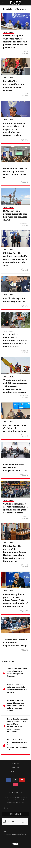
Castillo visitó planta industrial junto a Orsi (14, 300)
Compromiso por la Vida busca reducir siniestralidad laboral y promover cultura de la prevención (15, 41)
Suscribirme (15, 814)
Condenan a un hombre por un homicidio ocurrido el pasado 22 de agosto (17, 672)
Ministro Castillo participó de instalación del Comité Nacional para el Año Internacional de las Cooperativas (14, 553)
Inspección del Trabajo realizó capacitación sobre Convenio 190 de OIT (15, 173)
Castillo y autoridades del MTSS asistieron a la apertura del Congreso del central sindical (15, 508)
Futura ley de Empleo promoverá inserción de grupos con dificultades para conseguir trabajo (14, 129)
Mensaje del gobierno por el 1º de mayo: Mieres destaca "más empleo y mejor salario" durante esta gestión (15, 600)
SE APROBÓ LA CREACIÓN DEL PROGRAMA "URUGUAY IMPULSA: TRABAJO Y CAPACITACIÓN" (15, 340)
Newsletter (15, 771)
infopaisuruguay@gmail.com (15, 834)
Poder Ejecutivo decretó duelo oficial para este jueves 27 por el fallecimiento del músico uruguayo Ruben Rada (17, 725)
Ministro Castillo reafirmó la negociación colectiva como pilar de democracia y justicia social (15, 259)
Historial (15, 767)
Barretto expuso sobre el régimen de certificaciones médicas (15, 428)
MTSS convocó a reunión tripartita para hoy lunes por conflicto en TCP (15, 215)
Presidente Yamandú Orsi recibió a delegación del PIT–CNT (15, 467)
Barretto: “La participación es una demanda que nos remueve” (13, 85)
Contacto (15, 764)
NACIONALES (8, 32)
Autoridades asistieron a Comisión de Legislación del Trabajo (15, 642)
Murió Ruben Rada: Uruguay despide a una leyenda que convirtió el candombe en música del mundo (17, 745)
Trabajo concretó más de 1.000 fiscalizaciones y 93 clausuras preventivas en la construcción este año (15, 385)
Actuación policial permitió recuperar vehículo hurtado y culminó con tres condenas (15, 705)
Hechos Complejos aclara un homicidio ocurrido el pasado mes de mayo (17, 688)
